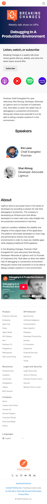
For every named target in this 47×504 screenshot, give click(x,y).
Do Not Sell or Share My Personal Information (23, 491)
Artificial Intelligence (31, 320)
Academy (6, 375)
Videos (5, 387)
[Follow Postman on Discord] (34, 475)
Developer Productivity (32, 336)
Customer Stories (9, 418)
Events (5, 426)
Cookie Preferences (14, 488)
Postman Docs (8, 371)
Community (6, 379)
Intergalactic (7, 383)
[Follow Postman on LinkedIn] (17, 475)
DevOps (27, 340)
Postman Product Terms (33, 379)
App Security (29, 316)
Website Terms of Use (32, 387)
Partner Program (8, 413)
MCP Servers (7, 391)
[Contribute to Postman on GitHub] (21, 475)
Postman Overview (9, 316)
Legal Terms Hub (30, 371)
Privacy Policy (23, 494)
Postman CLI (7, 344)
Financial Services (30, 353)
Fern (4, 340)
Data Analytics (29, 328)
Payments (27, 357)
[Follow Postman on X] (12, 475)
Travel (26, 361)
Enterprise (6, 320)
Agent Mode (7, 332)
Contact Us (6, 410)
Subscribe (10, 68)
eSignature (28, 349)
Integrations (7, 349)
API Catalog (7, 336)
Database (27, 332)
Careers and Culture (10, 405)
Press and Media (8, 422)
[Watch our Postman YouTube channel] (26, 475)
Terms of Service (30, 375)
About (4, 401)
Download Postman (23, 483)
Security (27, 383)
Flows (4, 328)
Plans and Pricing (9, 357)
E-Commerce (29, 344)
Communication (30, 324)
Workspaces (7, 353)
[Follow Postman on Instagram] (30, 475)
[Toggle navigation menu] (43, 3)
